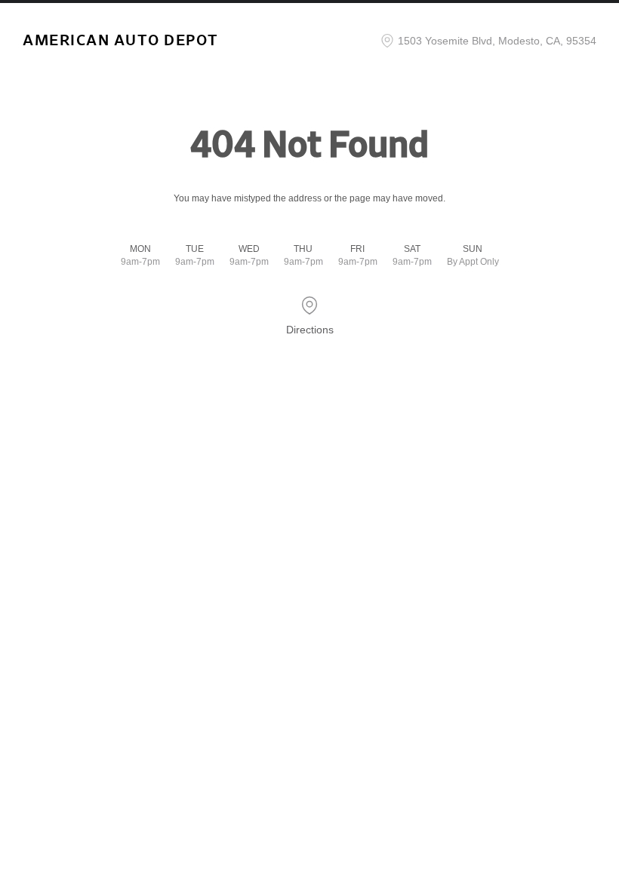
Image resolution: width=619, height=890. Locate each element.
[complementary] (573, 844)
